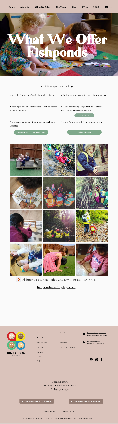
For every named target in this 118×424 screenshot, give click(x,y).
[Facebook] (111, 7)
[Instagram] (106, 7)
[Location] (18, 279)
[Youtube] (91, 359)
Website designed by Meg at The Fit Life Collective (77, 418)
